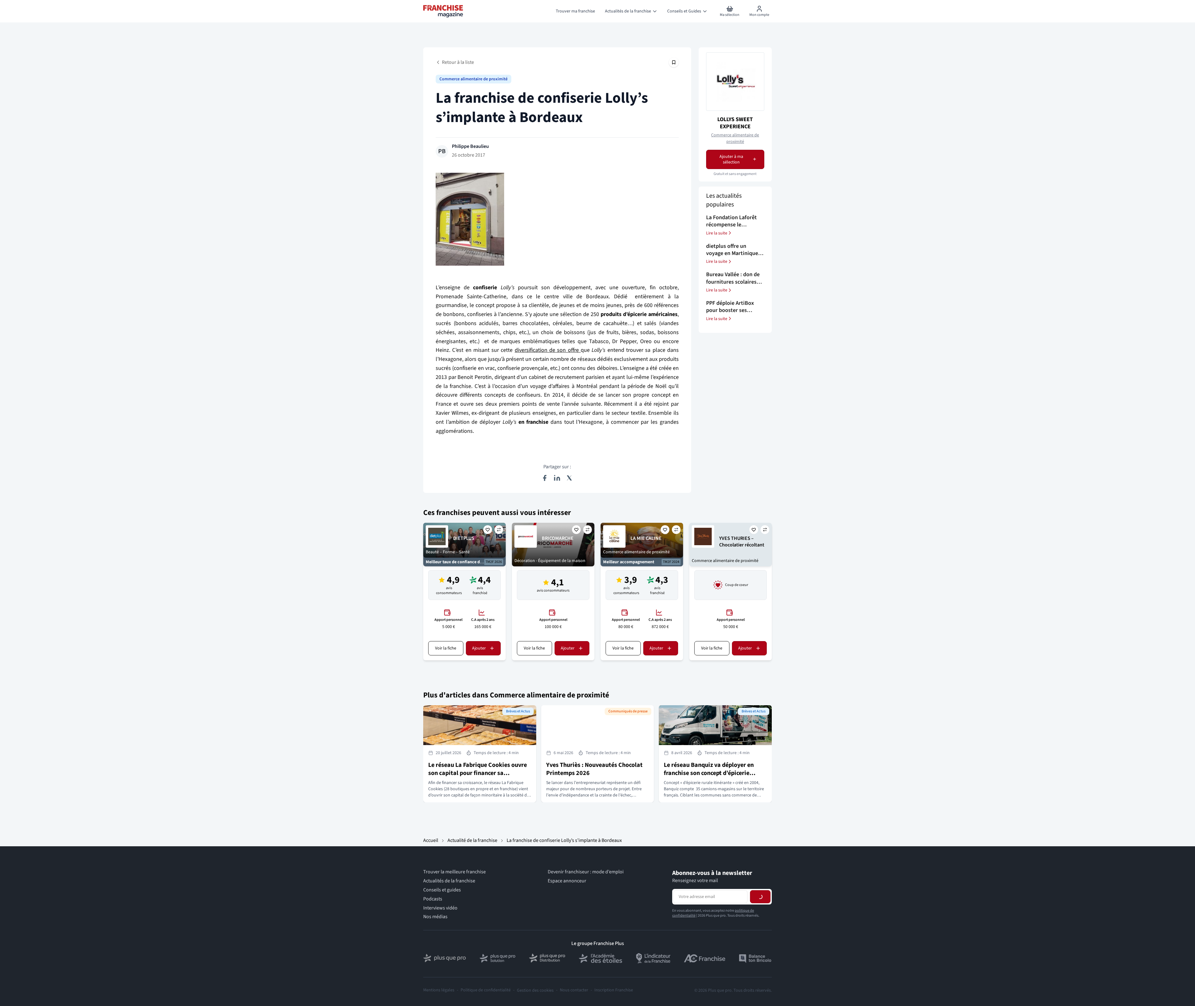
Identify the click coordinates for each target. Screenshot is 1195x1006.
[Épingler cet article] (674, 62)
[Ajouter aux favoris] (487, 529)
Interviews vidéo (440, 908)
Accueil (430, 840)
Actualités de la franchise (449, 881)
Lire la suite (716, 233)
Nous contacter (574, 990)
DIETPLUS (463, 538)
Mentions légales (438, 990)
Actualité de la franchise (472, 840)
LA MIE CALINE (646, 538)
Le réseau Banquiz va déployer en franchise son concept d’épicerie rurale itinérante (709, 773)
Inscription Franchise (613, 990)
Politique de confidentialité (486, 990)
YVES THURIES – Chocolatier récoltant (741, 541)
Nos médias (435, 917)
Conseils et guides (442, 890)
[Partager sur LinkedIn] (557, 478)
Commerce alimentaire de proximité (473, 79)
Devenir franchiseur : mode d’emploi (586, 872)
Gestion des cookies (535, 990)
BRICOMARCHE (558, 538)
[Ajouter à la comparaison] (498, 529)
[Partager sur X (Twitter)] (569, 478)
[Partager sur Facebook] (545, 478)
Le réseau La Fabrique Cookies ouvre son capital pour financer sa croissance (477, 773)
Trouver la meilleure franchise (454, 872)
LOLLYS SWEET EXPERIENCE (735, 122)
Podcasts (432, 899)
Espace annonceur (567, 881)
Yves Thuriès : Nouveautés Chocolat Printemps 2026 (594, 769)
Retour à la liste (458, 62)
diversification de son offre (548, 350)
